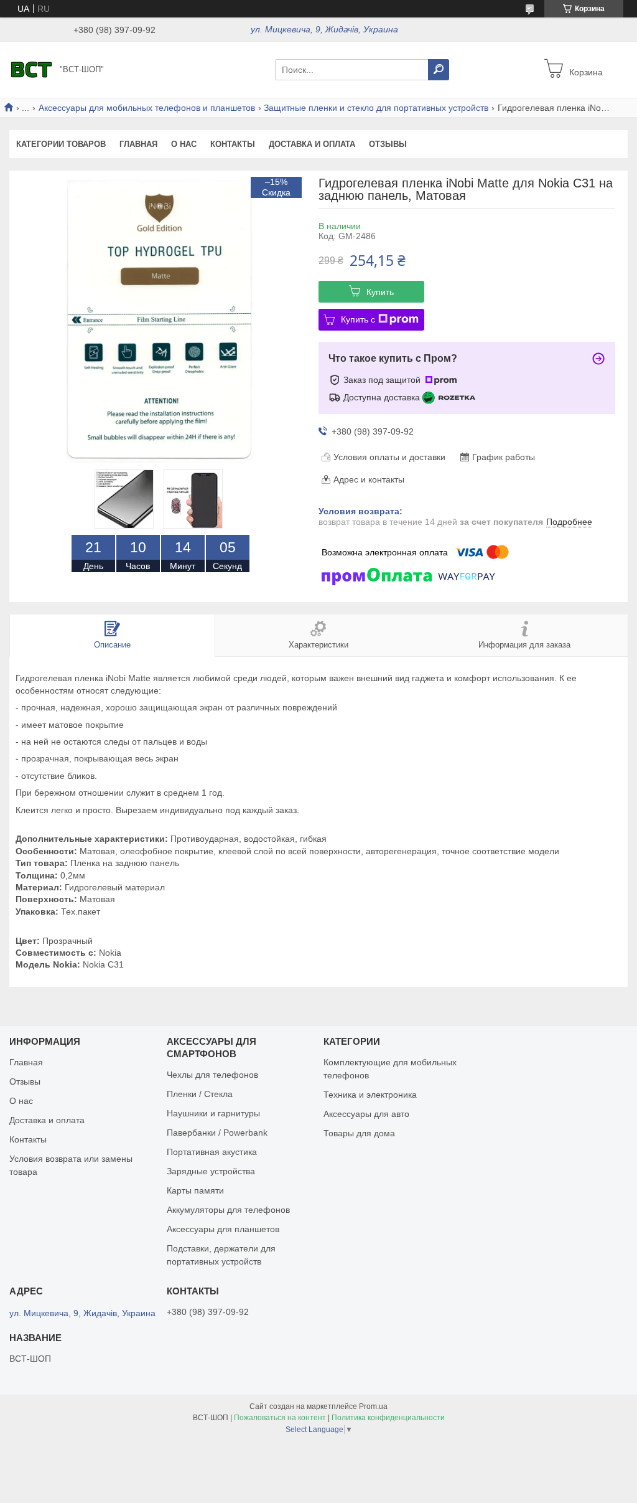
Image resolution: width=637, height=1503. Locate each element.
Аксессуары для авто (366, 1114)
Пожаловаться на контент (280, 1417)
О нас (184, 144)
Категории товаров (61, 144)
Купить (380, 292)
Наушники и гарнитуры (213, 1113)
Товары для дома (359, 1133)
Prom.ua (373, 1406)
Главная (138, 144)
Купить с (358, 319)
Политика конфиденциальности (388, 1417)
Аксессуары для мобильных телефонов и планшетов (147, 108)
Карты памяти (195, 1190)
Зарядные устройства (211, 1171)
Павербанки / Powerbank (217, 1133)
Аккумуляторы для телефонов (228, 1210)
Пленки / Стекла (200, 1094)
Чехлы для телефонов (212, 1075)
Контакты (232, 144)
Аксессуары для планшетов (223, 1229)
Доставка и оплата (312, 144)
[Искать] (438, 69)
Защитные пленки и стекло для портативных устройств (376, 108)
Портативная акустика (212, 1152)
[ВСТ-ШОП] (31, 69)
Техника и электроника (370, 1095)
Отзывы (388, 144)
